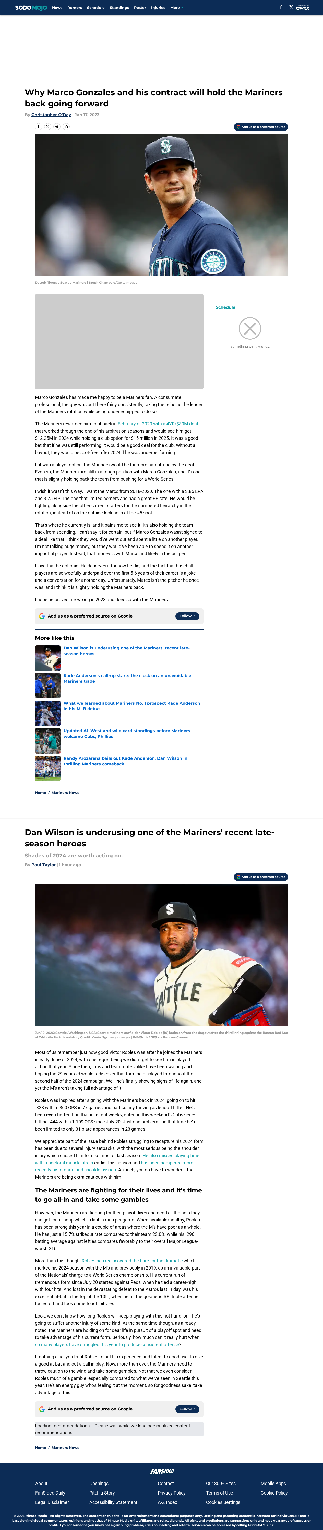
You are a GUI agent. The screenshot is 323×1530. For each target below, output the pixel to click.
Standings (119, 7)
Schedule (96, 7)
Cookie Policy (274, 1493)
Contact (166, 1483)
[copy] (66, 126)
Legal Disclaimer (52, 1502)
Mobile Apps (273, 1483)
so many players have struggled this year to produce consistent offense (107, 1344)
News (57, 7)
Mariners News (65, 792)
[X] (291, 7)
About (41, 1483)
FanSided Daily (50, 1493)
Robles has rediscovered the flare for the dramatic (132, 1260)
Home (40, 792)
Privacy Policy (172, 1493)
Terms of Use (219, 1493)
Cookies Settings (223, 1502)
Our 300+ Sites (221, 1483)
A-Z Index (167, 1502)
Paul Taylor (43, 864)
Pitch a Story (102, 1493)
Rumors (74, 7)
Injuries (158, 7)
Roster (140, 7)
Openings (99, 1483)
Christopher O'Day (51, 114)
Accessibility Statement (113, 1502)
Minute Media (36, 1516)
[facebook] (281, 7)
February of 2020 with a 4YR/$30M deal (158, 423)
